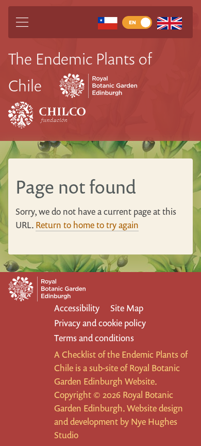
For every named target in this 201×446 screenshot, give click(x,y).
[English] (169, 22)
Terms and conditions (94, 338)
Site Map (126, 308)
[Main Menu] (22, 22)
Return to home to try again (87, 225)
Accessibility (76, 308)
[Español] (107, 22)
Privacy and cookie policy (100, 323)
